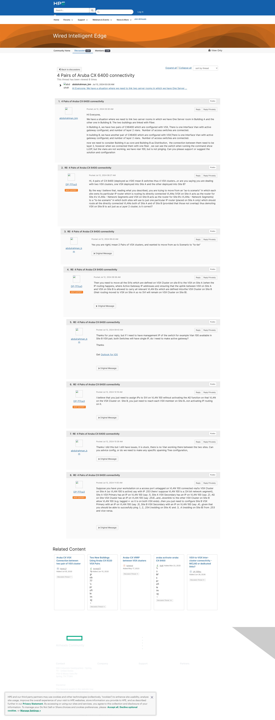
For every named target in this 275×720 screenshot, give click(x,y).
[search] (92, 10)
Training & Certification (149, 676)
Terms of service (105, 689)
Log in (140, 12)
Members (102, 50)
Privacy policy (104, 685)
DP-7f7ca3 (71, 184)
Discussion (82, 50)
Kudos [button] (212, 101)
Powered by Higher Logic (178, 714)
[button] (152, 697)
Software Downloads (148, 680)
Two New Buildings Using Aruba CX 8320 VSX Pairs (101, 560)
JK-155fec (197, 572)
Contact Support (146, 672)
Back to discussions (70, 69)
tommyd (129, 565)
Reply (198, 109)
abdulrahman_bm (68, 118)
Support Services (147, 668)
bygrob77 (97, 569)
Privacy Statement (33, 703)
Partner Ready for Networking (194, 676)
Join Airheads (140, 19)
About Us (101, 668)
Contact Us (102, 676)
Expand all (171, 67)
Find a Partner (186, 668)
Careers (101, 672)
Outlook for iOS (109, 354)
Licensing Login (146, 685)
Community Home (62, 50)
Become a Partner (188, 672)
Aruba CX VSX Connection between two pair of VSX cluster (68, 560)
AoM (161, 565)
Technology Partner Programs (194, 680)
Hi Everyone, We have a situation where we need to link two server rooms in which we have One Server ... (129, 88)
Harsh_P (63, 569)
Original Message (103, 253)
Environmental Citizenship (109, 680)
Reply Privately (210, 109)
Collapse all (185, 67)
